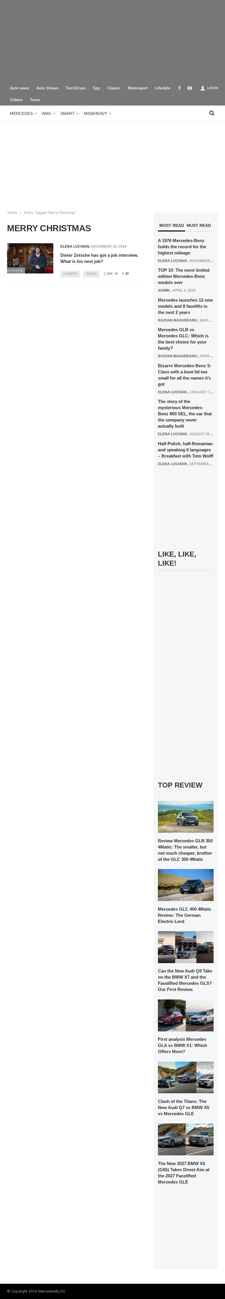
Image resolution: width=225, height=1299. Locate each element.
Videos (16, 100)
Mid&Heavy (95, 113)
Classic (113, 88)
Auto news (19, 88)
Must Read (199, 225)
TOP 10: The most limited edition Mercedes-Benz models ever (183, 276)
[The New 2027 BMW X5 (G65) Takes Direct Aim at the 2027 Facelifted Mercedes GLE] (186, 1139)
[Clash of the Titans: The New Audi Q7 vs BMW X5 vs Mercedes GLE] (186, 1077)
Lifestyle (162, 88)
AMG (46, 113)
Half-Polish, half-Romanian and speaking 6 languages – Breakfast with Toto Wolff (185, 449)
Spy (96, 88)
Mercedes (21, 113)
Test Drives (76, 88)
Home (12, 213)
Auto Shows (47, 88)
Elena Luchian (74, 246)
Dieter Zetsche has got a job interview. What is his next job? (99, 258)
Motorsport (138, 88)
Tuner (35, 100)
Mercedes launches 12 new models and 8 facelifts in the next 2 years (185, 306)
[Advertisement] (112, 41)
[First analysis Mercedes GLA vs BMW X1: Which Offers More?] (186, 1015)
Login (212, 88)
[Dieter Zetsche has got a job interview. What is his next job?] (30, 258)
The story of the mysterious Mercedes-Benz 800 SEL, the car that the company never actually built (185, 414)
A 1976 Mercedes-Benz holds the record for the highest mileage (182, 246)
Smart (67, 113)
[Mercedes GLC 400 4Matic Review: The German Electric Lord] (186, 884)
